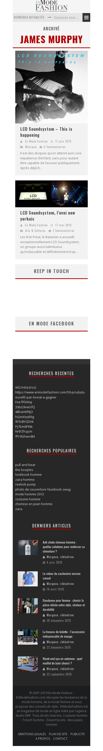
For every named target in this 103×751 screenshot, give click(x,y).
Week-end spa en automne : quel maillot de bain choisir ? (62, 660)
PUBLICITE (77, 734)
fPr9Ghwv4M (25, 436)
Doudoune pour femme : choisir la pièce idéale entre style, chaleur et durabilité (64, 604)
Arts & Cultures (35, 231)
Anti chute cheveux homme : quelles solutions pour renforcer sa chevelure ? (64, 546)
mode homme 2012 (29, 494)
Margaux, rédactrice (60, 557)
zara (18, 509)
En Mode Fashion (36, 141)
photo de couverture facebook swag (42, 489)
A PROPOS (43, 738)
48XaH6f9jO (24, 411)
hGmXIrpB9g (24, 417)
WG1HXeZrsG (25, 387)
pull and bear (25, 464)
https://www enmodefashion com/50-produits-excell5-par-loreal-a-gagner (50, 394)
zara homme (24, 479)
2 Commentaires (63, 231)
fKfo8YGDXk (24, 421)
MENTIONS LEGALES (32, 734)
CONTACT (60, 738)
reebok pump (25, 484)
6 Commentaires (55, 147)
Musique (31, 147)
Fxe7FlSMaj (23, 402)
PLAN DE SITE (58, 734)
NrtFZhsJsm (23, 431)
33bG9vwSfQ (25, 407)
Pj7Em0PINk (24, 426)
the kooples (24, 469)
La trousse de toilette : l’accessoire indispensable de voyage (64, 634)
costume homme (27, 499)
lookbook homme (28, 474)
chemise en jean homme (33, 504)
